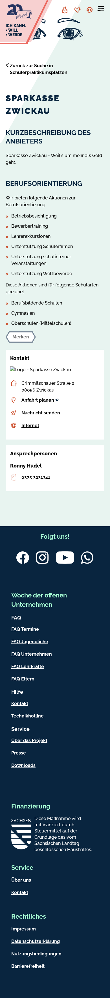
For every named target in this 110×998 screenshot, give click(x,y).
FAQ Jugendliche (29, 641)
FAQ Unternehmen (31, 654)
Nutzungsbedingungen (36, 953)
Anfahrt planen (37, 400)
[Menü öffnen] (101, 9)
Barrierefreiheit (28, 966)
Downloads (23, 765)
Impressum (23, 929)
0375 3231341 (35, 477)
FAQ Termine (25, 629)
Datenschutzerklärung (35, 941)
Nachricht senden (40, 413)
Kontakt (19, 703)
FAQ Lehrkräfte (27, 666)
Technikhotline (27, 716)
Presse (18, 753)
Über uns (21, 880)
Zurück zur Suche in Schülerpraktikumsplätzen (38, 69)
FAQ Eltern (22, 679)
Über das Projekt (29, 740)
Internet (30, 425)
